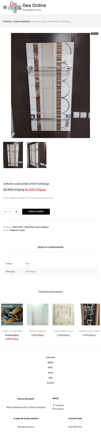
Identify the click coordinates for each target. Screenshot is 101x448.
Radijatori (14, 230)
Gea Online (34, 5)
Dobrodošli (50, 357)
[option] (50, 85)
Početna (7, 21)
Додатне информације (51, 247)
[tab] (50, 247)
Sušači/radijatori (22, 21)
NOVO (15, 227)
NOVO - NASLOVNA (26, 227)
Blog (50, 378)
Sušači (22, 230)
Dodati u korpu (36, 212)
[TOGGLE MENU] (5, 7)
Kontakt (50, 383)
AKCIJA (50, 362)
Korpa (50, 373)
